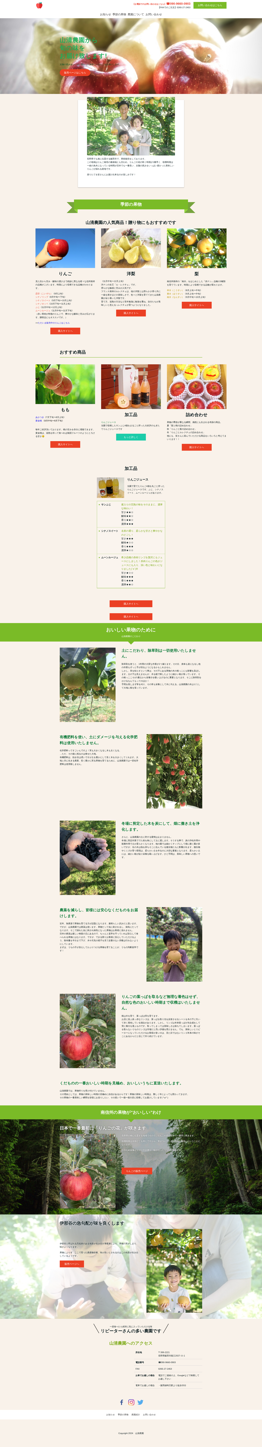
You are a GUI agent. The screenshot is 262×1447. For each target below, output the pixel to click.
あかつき (39, 417)
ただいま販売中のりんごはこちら (54, 323)
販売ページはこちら (75, 72)
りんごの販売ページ (137, 1171)
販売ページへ (72, 1264)
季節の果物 (119, 14)
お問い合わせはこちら (210, 5)
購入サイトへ (65, 331)
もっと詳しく (131, 437)
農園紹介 (135, 1414)
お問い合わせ (154, 14)
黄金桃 (38, 420)
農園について (136, 14)
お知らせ (105, 14)
